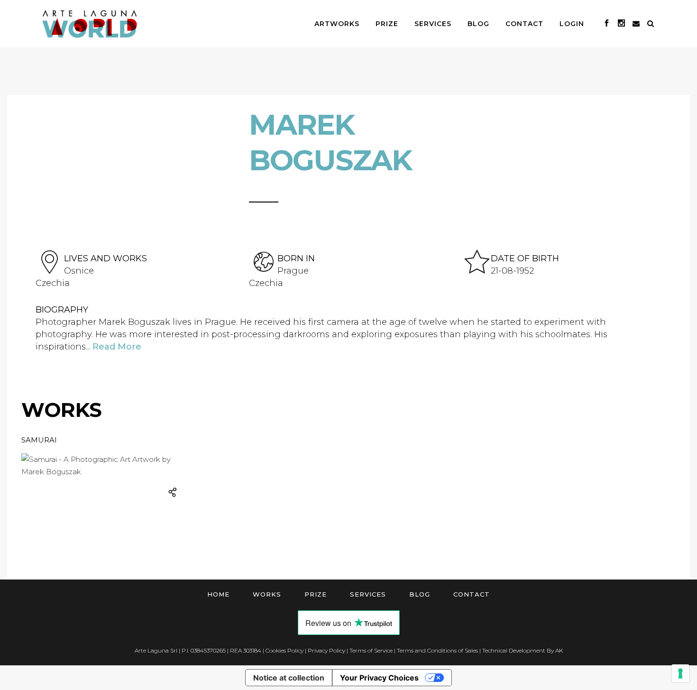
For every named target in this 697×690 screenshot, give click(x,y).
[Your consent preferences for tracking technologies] (680, 673)
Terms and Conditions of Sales (437, 650)
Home (218, 594)
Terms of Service (371, 650)
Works (267, 594)
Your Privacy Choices (379, 677)
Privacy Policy (326, 650)
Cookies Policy (284, 650)
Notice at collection (288, 677)
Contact (471, 594)
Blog (419, 594)
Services (368, 594)
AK (559, 650)
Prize (315, 594)
